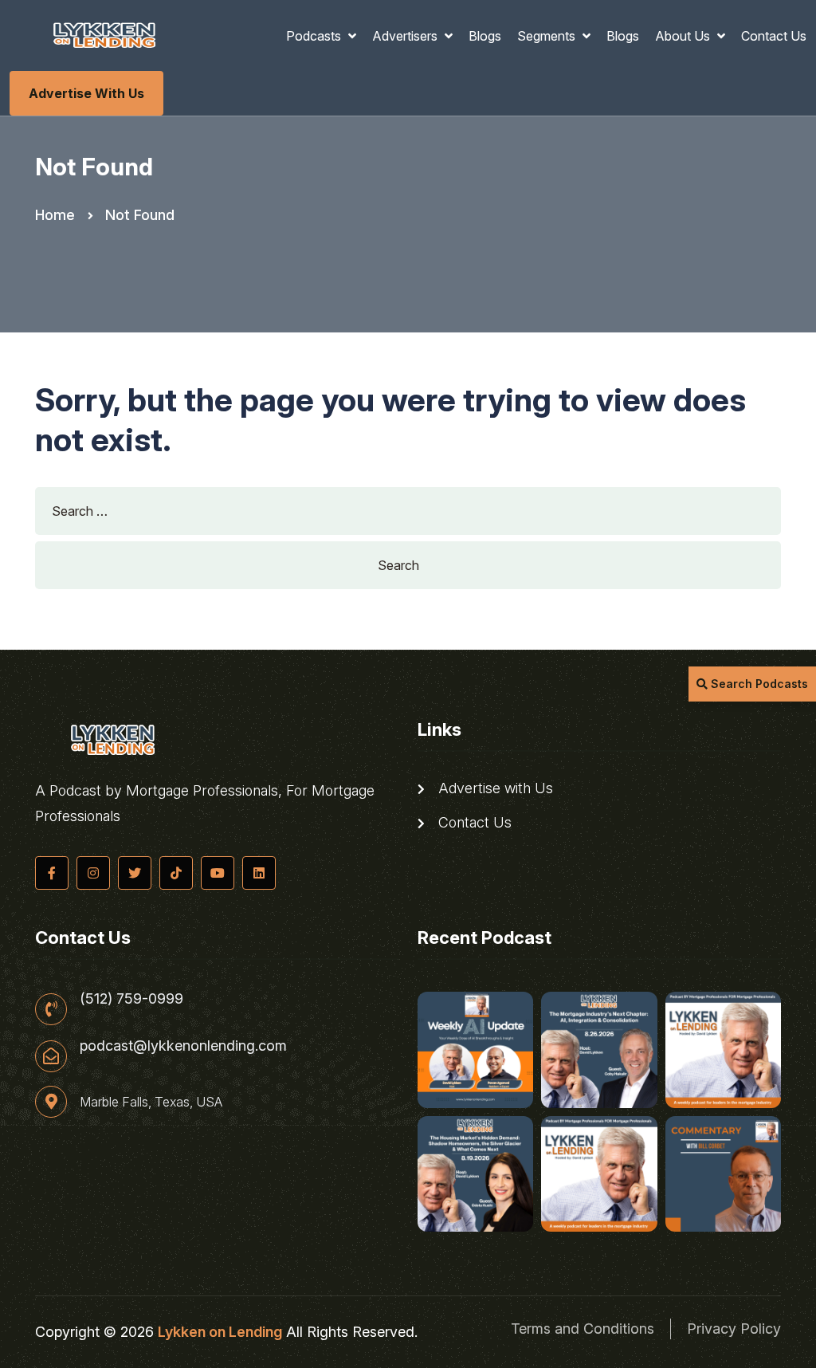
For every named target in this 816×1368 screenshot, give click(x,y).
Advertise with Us (86, 93)
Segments (548, 36)
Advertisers (406, 36)
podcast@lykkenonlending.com (183, 1046)
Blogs (485, 36)
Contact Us (773, 36)
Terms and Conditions (582, 1328)
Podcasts (315, 36)
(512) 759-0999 (131, 999)
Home (55, 214)
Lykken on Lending (220, 1331)
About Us (684, 36)
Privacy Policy (734, 1328)
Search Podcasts (758, 683)
